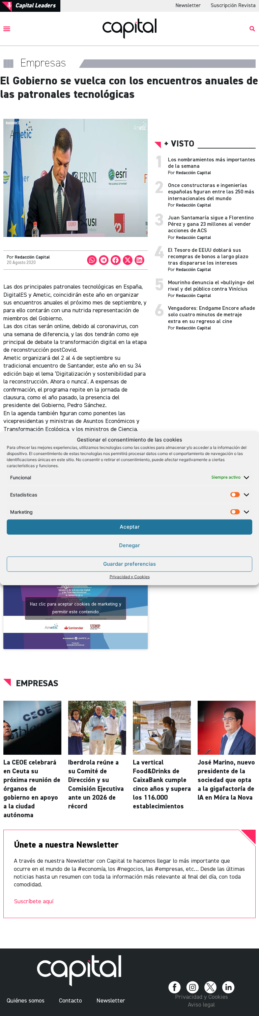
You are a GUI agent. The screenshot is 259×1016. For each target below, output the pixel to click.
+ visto (179, 144)
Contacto (70, 1001)
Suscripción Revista (233, 5)
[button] (6, 28)
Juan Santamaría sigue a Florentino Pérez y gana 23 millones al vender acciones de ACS (211, 224)
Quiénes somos (26, 1001)
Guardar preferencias (129, 564)
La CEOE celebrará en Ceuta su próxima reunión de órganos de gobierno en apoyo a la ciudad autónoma (31, 789)
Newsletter (188, 5)
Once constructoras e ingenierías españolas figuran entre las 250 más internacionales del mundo (211, 192)
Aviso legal (201, 1005)
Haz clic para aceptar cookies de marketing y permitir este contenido (75, 608)
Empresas (37, 683)
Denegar (129, 545)
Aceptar (130, 527)
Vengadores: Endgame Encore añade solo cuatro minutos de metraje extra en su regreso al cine (211, 315)
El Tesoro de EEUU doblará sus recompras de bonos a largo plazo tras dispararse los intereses (208, 257)
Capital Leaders (35, 6)
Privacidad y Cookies (130, 576)
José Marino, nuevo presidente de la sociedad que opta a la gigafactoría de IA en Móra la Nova (226, 780)
